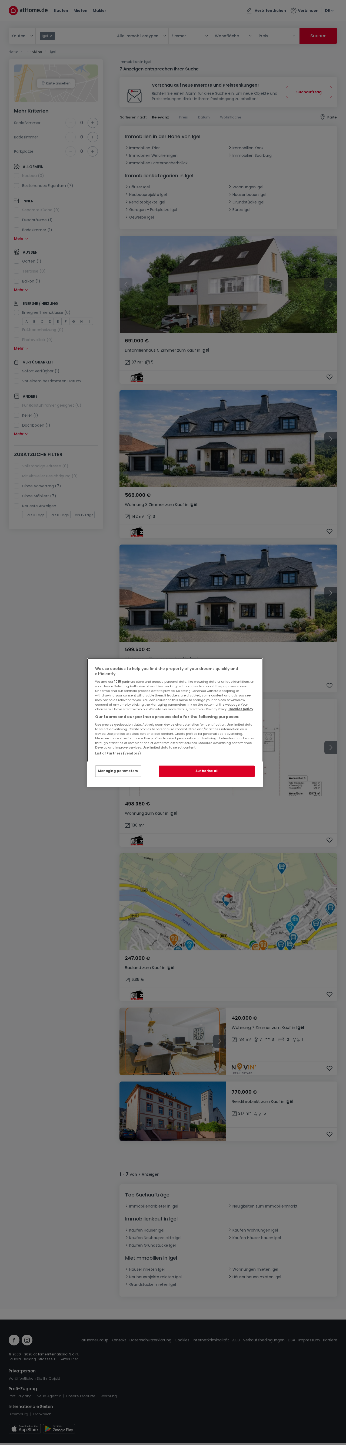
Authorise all (206, 771)
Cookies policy (240, 709)
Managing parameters (118, 771)
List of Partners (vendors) (118, 753)
